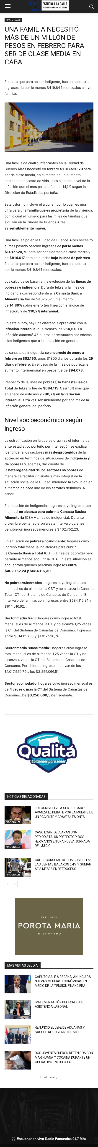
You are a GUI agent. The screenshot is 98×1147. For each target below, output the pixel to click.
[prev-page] (7, 884)
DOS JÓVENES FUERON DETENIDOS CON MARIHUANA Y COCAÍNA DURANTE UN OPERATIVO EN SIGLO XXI (64, 1057)
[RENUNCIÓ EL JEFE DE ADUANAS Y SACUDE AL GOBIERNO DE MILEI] (18, 1034)
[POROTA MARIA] (49, 926)
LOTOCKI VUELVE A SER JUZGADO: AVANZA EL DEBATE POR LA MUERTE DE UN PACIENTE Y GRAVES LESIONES (64, 812)
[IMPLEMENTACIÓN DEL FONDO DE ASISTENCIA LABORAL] (18, 1009)
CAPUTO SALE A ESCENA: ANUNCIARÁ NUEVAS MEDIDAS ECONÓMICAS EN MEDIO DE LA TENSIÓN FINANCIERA (63, 981)
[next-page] (15, 884)
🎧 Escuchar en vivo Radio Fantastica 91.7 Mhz (49, 1139)
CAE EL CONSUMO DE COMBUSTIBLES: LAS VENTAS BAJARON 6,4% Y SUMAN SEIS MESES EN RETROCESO (63, 864)
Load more (47, 1077)
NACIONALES (13, 19)
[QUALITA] (49, 749)
